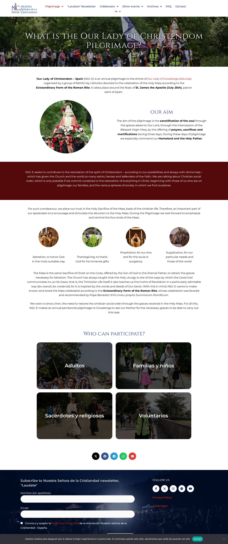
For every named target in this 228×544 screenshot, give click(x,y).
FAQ (168, 6)
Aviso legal (160, 505)
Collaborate (107, 6)
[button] (95, 456)
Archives (152, 6)
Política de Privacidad (65, 523)
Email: (25, 508)
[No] (223, 539)
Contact (180, 6)
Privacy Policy (162, 497)
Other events (131, 6)
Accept (197, 538)
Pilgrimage (52, 6)
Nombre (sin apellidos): (36, 493)
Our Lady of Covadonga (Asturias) (169, 78)
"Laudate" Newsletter (81, 6)
